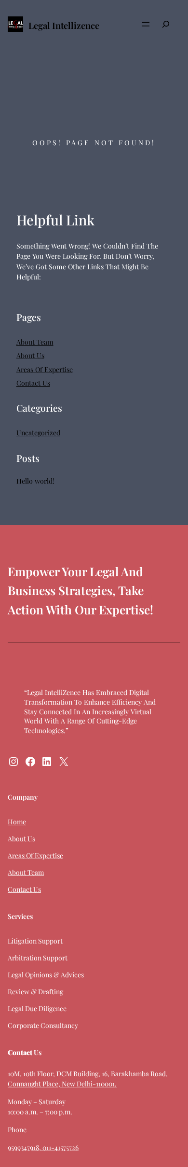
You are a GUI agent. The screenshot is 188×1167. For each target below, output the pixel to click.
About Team (35, 342)
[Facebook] (30, 761)
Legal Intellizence (63, 25)
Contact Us (33, 383)
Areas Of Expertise (44, 369)
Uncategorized (38, 432)
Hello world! (35, 481)
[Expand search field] (165, 24)
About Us (30, 355)
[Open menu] (145, 24)
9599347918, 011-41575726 (43, 1147)
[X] (63, 761)
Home (17, 821)
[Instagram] (13, 761)
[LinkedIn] (47, 761)
